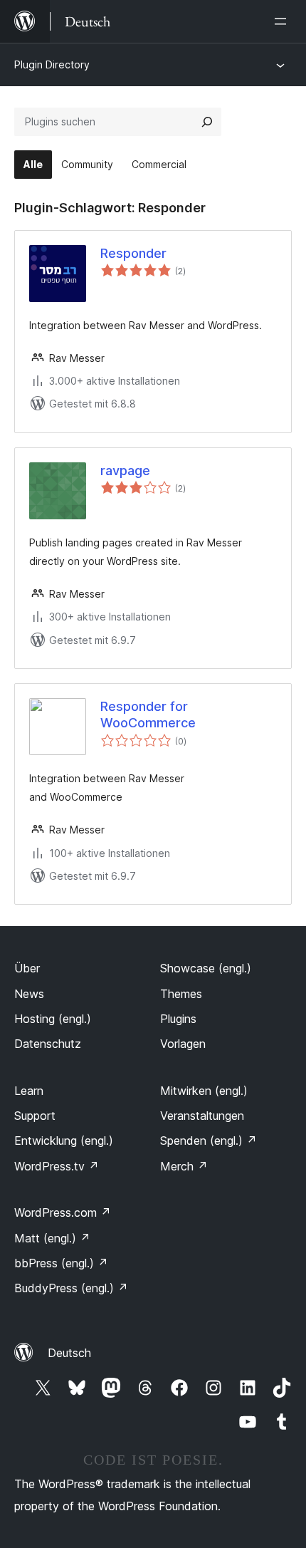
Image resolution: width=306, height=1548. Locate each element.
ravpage (125, 470)
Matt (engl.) (52, 1238)
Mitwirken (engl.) (204, 1091)
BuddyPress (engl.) (71, 1288)
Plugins (178, 1019)
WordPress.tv (56, 1166)
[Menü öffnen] (283, 21)
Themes (181, 994)
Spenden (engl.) (208, 1140)
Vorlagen (183, 1044)
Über (27, 968)
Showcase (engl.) (205, 968)
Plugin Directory (52, 64)
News (29, 994)
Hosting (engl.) (52, 1019)
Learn (28, 1091)
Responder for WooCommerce (148, 714)
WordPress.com (62, 1212)
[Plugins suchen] (207, 122)
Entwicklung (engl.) (63, 1140)
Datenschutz (47, 1044)
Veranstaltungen (202, 1115)
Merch (184, 1166)
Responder (133, 253)
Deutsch (69, 1353)
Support (35, 1115)
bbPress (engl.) (61, 1263)
